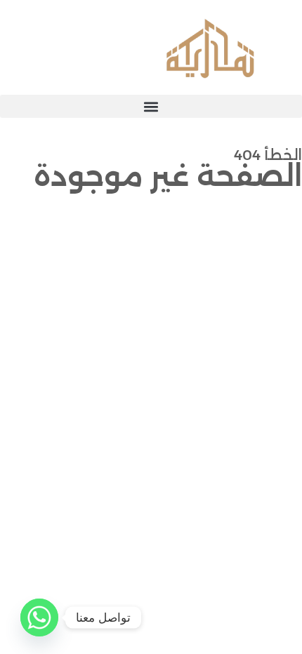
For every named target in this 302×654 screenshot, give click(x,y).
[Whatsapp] (39, 617)
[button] (151, 106)
